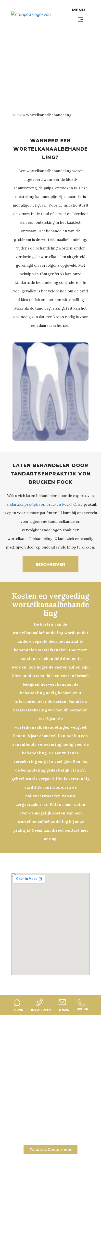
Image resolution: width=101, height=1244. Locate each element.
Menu (78, 9)
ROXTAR (72, 1231)
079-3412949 (50, 1126)
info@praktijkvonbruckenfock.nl (50, 1131)
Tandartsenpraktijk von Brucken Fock (37, 504)
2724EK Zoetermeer (50, 1115)
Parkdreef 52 (50, 1109)
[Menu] (80, 19)
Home (16, 115)
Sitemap (29, 1231)
